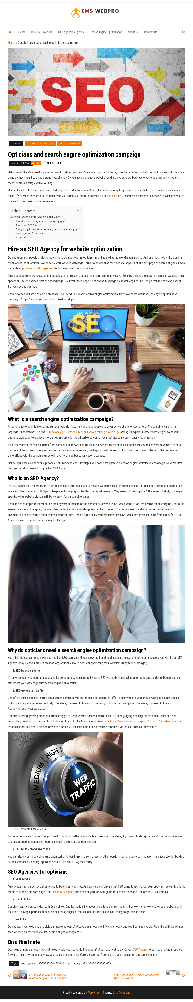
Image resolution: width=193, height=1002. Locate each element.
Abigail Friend (55, 162)
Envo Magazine (121, 992)
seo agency (73, 963)
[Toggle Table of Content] (76, 211)
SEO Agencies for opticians (31, 233)
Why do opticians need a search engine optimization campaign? (49, 229)
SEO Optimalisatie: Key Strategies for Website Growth (136, 976)
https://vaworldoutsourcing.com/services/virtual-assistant (144, 721)
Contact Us (150, 32)
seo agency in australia (97, 962)
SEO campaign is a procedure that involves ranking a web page (83, 432)
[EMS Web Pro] (10, 32)
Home (21, 32)
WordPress (94, 992)
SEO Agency (44, 491)
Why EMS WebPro (42, 32)
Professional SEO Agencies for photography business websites (48, 976)
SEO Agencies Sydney (71, 32)
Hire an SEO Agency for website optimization (36, 216)
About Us (133, 32)
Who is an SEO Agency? (29, 225)
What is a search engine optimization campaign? (41, 221)
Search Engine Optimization (106, 32)
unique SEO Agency (63, 892)
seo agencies (29, 963)
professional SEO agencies (38, 268)
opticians (112, 196)
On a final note (25, 237)
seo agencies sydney (51, 962)
